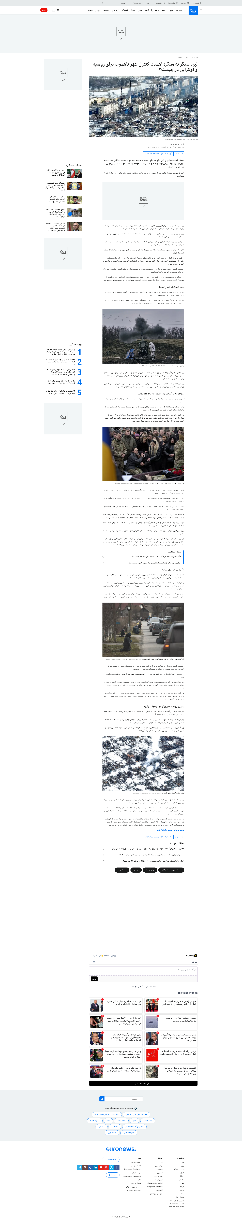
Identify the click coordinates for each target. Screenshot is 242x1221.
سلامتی (106, 10)
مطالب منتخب (74, 165)
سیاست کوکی (136, 1172)
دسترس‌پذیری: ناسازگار (133, 1186)
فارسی (196, 3)
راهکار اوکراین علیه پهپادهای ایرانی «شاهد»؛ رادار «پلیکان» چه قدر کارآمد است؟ (153, 861)
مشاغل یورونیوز (136, 1183)
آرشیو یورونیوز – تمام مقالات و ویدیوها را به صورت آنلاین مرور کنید (176, 1203)
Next (133, 10)
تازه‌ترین (179, 10)
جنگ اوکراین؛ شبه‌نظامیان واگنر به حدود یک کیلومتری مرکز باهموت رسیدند (156, 557)
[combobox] (115, 3)
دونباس (136, 870)
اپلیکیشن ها (158, 1179)
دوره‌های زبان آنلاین (156, 1193)
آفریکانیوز (159, 1190)
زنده (44, 10)
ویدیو (98, 10)
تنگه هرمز (115, 1126)
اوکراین (180, 58)
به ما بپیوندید (158, 1176)
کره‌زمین (115, 10)
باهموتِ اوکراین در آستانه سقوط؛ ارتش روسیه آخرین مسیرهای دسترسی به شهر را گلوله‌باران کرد (147, 849)
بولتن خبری (158, 1166)
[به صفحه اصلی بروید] (193, 10)
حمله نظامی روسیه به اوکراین (171, 870)
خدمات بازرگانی (136, 1166)
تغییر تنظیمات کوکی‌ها (134, 1190)
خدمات (160, 1158)
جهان (164, 10)
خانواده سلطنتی (129, 1132)
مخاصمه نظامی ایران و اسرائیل (136, 1114)
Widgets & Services (154, 1186)
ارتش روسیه (150, 870)
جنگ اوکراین (122, 870)
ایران (134, 1120)
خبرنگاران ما (180, 1197)
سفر (140, 10)
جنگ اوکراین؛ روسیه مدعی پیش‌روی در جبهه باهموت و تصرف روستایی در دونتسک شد (151, 855)
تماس (139, 1179)
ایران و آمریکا (94, 1120)
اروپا (171, 10)
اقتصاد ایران (112, 1132)
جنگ (108, 1120)
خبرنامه (113, 1174)
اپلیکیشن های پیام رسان (154, 1183)
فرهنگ (125, 10)
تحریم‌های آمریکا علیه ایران (134, 1126)
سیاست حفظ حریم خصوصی (132, 1176)
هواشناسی (159, 1169)
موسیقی (101, 1126)
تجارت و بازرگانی (152, 10)
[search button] (102, 3)
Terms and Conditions (132, 1169)
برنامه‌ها (181, 1193)
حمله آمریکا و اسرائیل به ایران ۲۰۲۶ (107, 1114)
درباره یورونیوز (136, 1162)
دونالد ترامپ (121, 1120)
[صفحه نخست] (197, 57)
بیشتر (139, 1158)
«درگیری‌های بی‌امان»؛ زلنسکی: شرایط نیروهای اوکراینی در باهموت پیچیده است (155, 563)
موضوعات (180, 1158)
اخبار (192, 58)
